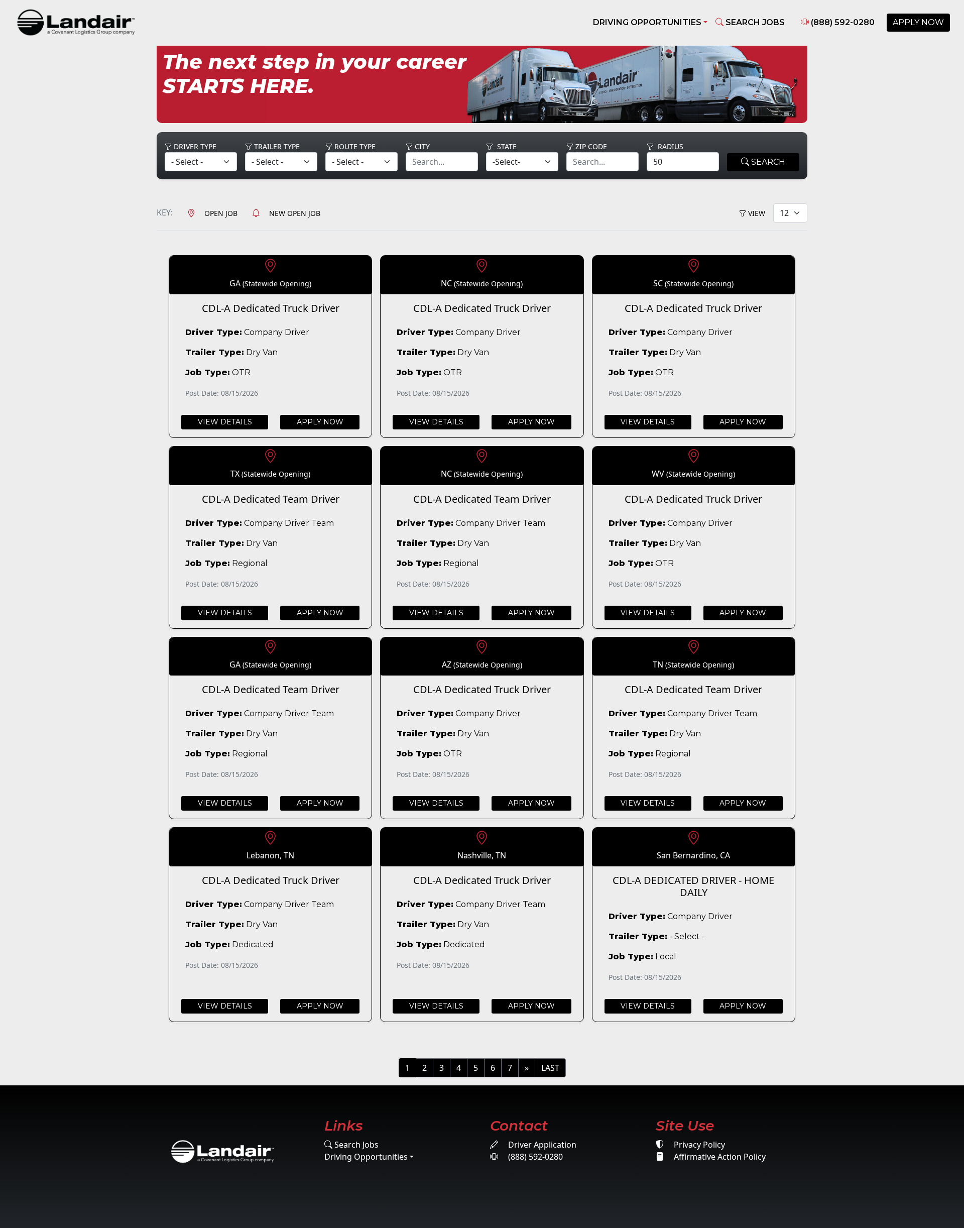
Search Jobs (355, 1144)
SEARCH (767, 162)
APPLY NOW (918, 22)
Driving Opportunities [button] (647, 22)
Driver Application (541, 1144)
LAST (550, 1067)
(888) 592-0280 (842, 22)
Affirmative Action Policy (719, 1156)
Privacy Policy (698, 1144)
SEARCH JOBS (754, 22)
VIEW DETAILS (225, 421)
